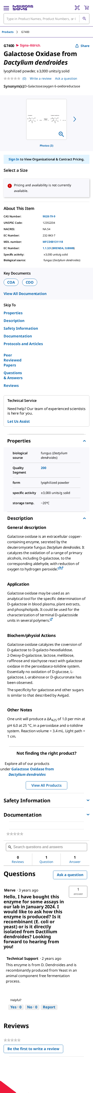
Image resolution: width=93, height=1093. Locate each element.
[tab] (11, 32)
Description (14, 320)
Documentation (18, 336)
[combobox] (46, 18)
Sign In (14, 159)
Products (8, 32)
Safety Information (21, 328)
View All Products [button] (46, 785)
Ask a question (66, 78)
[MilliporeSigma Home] (23, 7)
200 (43, 468)
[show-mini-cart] (86, 8)
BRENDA (57, 248)
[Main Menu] (6, 8)
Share (85, 46)
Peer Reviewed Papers (12, 360)
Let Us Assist (18, 421)
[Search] (84, 18)
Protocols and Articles (23, 343)
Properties (13, 312)
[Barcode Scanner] (77, 7)
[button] (78, 891)
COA (11, 282)
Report (49, 1007)
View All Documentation (25, 293)
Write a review (40, 78)
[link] (14, 834)
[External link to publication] (59, 568)
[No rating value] (13, 78)
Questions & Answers (13, 375)
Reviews (11, 385)
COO (30, 282)
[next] (74, 119)
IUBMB (69, 248)
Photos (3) (46, 145)
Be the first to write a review (35, 1049)
